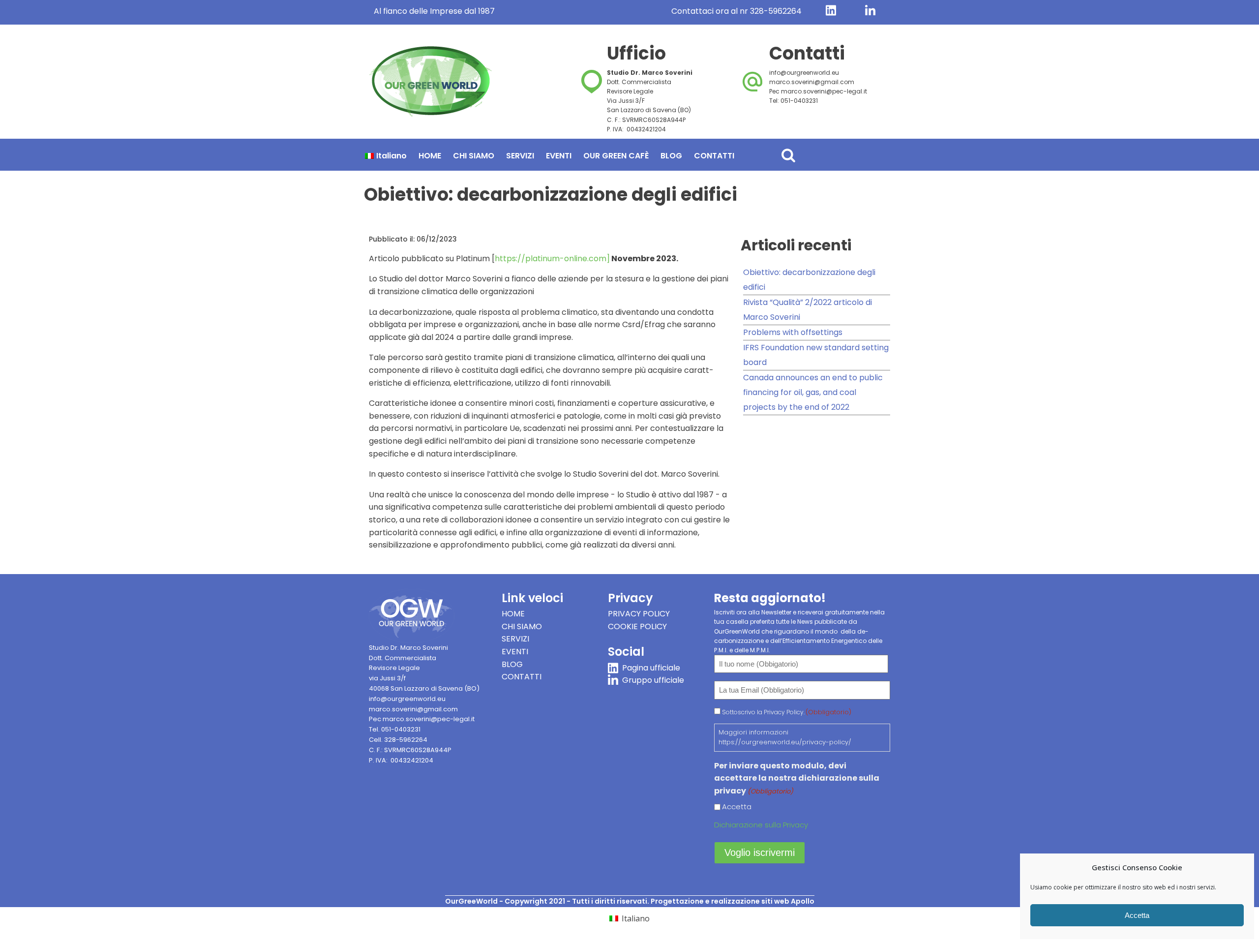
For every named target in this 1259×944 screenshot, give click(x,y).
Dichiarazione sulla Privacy (761, 825)
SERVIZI (520, 155)
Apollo (802, 901)
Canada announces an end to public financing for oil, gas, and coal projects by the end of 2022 (813, 392)
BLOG (671, 155)
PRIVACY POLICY (639, 613)
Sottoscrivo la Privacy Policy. (786, 712)
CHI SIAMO (473, 155)
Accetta (1137, 915)
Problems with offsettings (792, 332)
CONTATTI (714, 155)
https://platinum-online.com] (552, 258)
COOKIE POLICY (637, 626)
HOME (430, 155)
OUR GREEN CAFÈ (616, 155)
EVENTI (558, 155)
